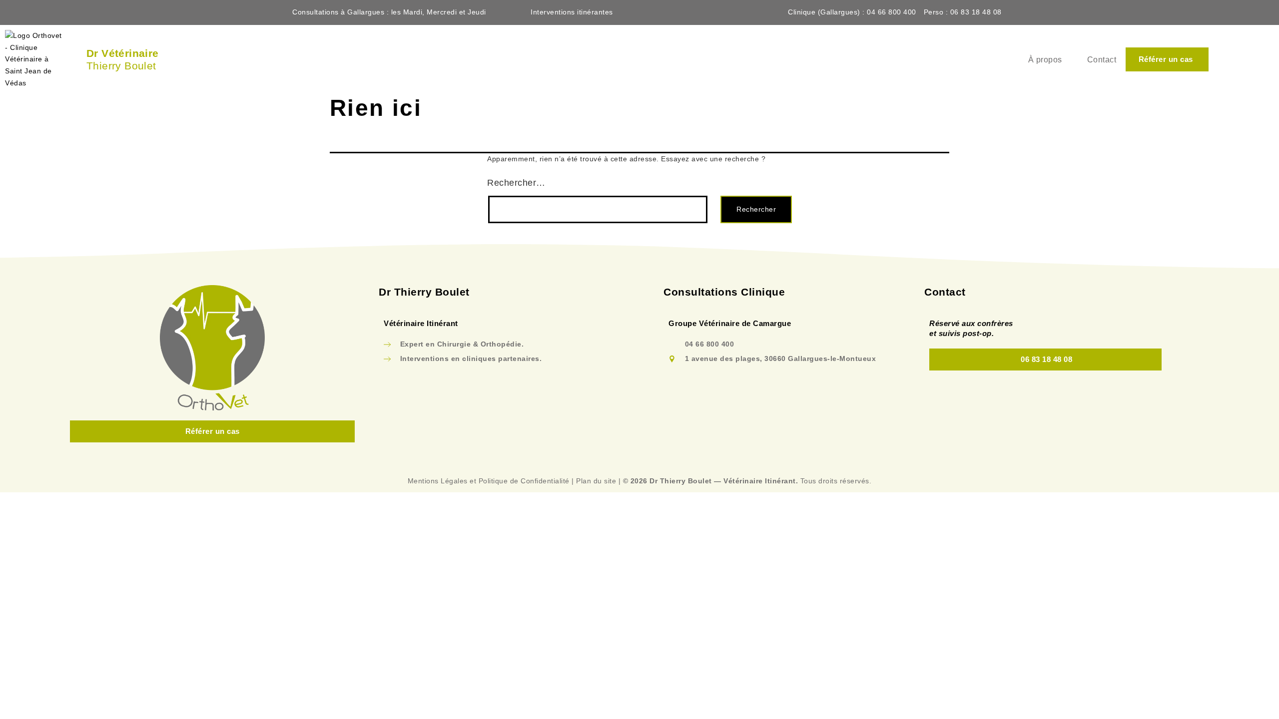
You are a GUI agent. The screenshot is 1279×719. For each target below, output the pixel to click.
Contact (1102, 59)
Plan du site (596, 481)
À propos (1045, 59)
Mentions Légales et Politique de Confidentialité (489, 481)
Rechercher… (516, 183)
